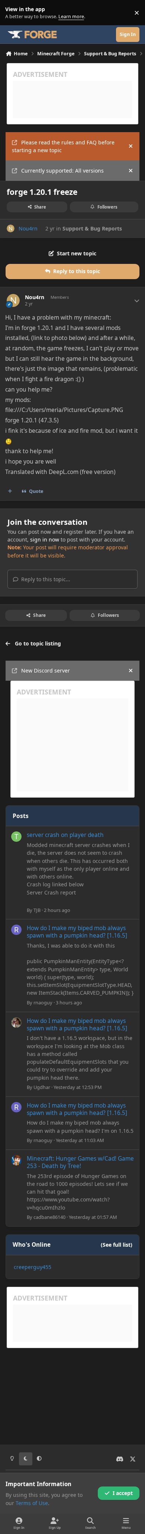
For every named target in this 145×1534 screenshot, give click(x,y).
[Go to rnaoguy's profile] (16, 930)
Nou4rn (28, 228)
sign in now (44, 539)
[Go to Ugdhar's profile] (16, 1022)
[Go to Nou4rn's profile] (10, 228)
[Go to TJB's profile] (16, 836)
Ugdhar (41, 1087)
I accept (123, 1493)
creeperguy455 (32, 1266)
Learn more (14, 12)
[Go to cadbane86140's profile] (16, 1160)
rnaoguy (42, 1002)
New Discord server (45, 670)
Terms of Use (32, 1503)
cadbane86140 (49, 1217)
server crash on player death (65, 835)
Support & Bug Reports (92, 228)
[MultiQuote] (10, 491)
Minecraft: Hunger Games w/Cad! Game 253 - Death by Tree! (80, 1162)
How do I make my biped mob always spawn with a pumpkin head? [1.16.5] (77, 931)
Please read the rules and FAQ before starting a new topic (63, 146)
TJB (37, 910)
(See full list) (116, 1244)
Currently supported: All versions (62, 170)
